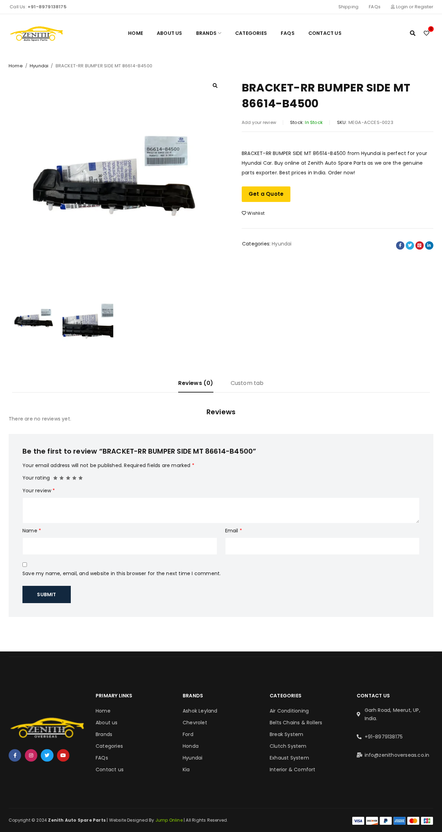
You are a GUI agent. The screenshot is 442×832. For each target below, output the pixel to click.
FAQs (375, 6)
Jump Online (169, 820)
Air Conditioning (289, 710)
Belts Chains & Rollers (296, 722)
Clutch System (288, 746)
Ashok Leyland (200, 710)
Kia (186, 769)
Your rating (36, 477)
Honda (191, 746)
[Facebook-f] (15, 755)
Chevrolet (195, 722)
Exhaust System (289, 757)
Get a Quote (266, 193)
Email (233, 530)
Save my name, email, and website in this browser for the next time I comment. (121, 573)
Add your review (259, 122)
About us (107, 722)
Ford (188, 734)
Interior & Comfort (293, 769)
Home (16, 65)
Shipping (348, 6)
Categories (109, 746)
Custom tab (247, 383)
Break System (286, 734)
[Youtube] (63, 755)
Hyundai (39, 65)
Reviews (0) (195, 383)
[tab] (195, 386)
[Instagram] (31, 755)
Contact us (110, 769)
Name (31, 530)
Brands (104, 734)
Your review (38, 490)
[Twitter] (47, 755)
